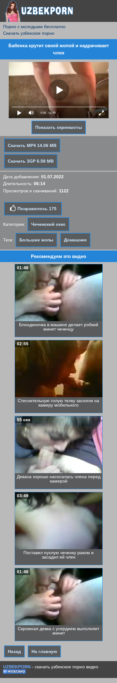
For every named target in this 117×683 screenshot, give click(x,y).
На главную (44, 651)
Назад (14, 651)
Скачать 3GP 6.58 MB (31, 161)
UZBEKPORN (17, 666)
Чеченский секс (48, 224)
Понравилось (36, 208)
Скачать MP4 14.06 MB (32, 145)
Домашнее (75, 239)
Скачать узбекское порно (28, 33)
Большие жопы (36, 239)
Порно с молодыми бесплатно (34, 26)
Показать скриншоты (58, 127)
